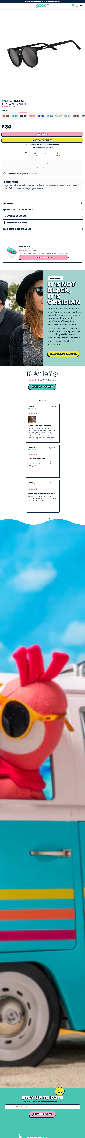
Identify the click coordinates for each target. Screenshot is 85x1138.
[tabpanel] (42, 53)
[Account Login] (72, 6)
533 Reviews (32, 250)
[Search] (76, 5)
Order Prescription (42, 140)
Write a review (42, 386)
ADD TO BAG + (42, 134)
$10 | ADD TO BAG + (44, 257)
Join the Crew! (42, 1114)
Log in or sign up (34, 173)
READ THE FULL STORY (63, 353)
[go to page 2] (49, 519)
